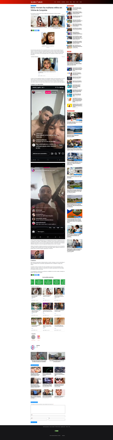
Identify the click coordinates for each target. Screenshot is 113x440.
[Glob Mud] (36, 2)
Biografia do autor (63, 426)
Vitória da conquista (33, 5)
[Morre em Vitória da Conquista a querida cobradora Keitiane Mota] (48, 392)
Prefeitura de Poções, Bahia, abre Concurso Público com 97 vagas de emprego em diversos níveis (74, 163)
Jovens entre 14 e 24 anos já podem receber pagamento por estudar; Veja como (77, 74)
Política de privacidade (46, 426)
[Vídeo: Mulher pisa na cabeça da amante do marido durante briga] (69, 29)
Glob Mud (38, 345)
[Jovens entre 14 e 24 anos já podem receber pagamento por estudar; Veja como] (69, 74)
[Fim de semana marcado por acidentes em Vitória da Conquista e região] (60, 370)
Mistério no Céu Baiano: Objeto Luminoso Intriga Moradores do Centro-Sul (47, 374)
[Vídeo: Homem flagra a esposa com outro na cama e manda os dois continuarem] (69, 9)
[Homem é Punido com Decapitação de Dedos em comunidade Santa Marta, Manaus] (69, 33)
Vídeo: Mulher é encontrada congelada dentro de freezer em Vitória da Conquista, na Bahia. (35, 374)
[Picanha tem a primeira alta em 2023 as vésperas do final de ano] (69, 82)
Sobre (69, 426)
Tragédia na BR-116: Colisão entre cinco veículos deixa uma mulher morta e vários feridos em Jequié (47, 385)
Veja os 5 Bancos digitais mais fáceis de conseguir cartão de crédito (77, 95)
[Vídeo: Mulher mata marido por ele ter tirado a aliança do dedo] (69, 17)
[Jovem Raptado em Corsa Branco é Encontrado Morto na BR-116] (60, 392)
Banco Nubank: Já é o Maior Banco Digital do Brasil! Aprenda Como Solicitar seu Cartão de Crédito (77, 91)
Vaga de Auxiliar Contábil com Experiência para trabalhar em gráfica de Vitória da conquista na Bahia (74, 250)
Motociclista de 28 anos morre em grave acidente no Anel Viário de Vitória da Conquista (59, 385)
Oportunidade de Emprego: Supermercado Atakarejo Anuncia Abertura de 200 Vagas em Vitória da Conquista (74, 191)
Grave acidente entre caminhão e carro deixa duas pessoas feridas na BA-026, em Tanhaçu (77, 42)
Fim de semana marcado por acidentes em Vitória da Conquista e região (60, 374)
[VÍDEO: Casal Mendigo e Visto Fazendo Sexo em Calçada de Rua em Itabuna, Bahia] (69, 46)
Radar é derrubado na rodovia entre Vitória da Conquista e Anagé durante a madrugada (36, 397)
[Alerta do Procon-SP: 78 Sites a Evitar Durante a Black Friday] (69, 78)
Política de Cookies (57, 426)
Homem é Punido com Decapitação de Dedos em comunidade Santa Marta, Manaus (77, 33)
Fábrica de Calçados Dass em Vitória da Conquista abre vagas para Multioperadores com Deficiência (74, 205)
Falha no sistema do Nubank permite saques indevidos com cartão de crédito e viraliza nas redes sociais (74, 63)
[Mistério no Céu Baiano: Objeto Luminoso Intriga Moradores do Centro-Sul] (48, 370)
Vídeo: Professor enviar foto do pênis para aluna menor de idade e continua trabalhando (77, 25)
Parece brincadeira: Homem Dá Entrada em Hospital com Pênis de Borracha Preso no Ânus (77, 13)
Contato (67, 426)
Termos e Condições (52, 426)
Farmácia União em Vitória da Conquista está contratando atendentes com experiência (74, 235)
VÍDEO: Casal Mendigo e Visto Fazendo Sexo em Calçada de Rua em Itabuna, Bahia (77, 46)
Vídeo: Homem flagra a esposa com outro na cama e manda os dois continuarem (77, 8)
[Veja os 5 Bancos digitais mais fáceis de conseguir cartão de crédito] (69, 95)
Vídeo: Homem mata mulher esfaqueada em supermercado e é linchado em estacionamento (77, 21)
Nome (32, 414)
